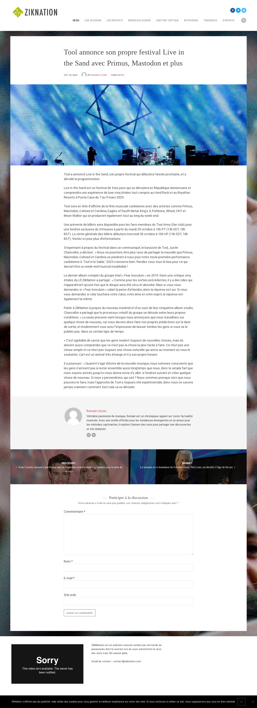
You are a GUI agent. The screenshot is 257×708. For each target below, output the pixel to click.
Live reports (115, 20)
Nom (68, 561)
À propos (228, 20)
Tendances (210, 20)
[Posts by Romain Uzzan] (84, 75)
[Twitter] (238, 10)
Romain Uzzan (99, 75)
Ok (241, 701)
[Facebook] (232, 10)
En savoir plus (118, 653)
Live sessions (93, 20)
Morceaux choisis (139, 20)
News (76, 20)
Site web (70, 595)
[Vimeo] (243, 10)
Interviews (191, 20)
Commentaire (74, 511)
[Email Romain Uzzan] (89, 435)
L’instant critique (167, 20)
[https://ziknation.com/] (94, 435)
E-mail (69, 578)
